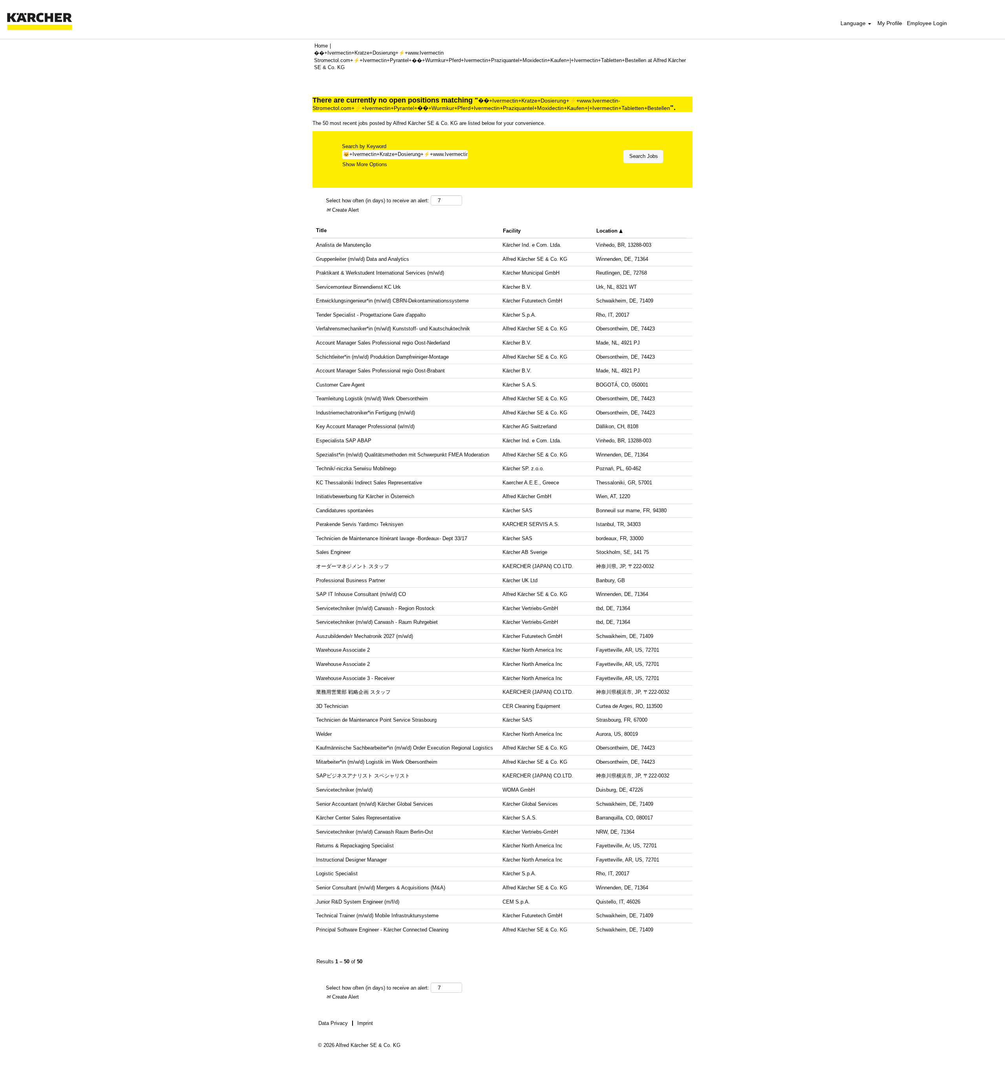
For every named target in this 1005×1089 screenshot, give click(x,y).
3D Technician (332, 706)
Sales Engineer (333, 552)
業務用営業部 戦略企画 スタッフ (353, 692)
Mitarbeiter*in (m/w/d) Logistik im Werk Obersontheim (376, 762)
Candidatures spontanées (345, 510)
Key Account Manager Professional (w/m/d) (365, 426)
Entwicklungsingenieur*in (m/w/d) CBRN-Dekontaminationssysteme (392, 301)
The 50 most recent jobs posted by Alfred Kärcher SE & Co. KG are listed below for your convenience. (428, 123)
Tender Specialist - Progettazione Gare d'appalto (371, 315)
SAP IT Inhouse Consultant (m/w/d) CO (361, 594)
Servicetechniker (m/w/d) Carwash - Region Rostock (375, 608)
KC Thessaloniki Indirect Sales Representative (369, 483)
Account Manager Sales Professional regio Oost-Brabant (380, 371)
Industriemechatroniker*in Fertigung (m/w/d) (365, 413)
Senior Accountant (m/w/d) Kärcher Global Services (374, 804)
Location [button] (607, 231)
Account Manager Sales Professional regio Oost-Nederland (383, 343)
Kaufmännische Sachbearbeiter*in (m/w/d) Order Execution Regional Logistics (404, 748)
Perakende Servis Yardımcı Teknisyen (359, 524)
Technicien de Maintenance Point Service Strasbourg (376, 720)
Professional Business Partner (350, 580)
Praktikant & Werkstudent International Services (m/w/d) (380, 273)
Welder (324, 734)
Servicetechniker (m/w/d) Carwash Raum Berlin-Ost (374, 832)
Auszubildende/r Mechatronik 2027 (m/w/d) (364, 636)
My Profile (889, 23)
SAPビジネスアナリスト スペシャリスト (363, 776)
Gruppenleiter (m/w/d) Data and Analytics (362, 259)
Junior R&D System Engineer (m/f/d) (357, 902)
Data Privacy (333, 1023)
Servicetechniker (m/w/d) (344, 790)
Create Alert (345, 210)
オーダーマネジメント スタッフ (352, 566)
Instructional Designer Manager (351, 860)
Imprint (365, 1023)
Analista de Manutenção (343, 245)
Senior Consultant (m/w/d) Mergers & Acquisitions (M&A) (380, 888)
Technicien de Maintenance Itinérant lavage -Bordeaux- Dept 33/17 (391, 538)
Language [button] (854, 23)
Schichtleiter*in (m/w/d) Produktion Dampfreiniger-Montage (382, 357)
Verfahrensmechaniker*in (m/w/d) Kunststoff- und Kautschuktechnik (393, 329)
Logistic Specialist (337, 873)
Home (321, 46)
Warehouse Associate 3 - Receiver (355, 678)
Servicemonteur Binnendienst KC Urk (358, 287)
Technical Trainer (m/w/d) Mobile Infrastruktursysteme (377, 915)
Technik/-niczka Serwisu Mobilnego (356, 468)
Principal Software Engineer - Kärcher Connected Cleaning (382, 930)
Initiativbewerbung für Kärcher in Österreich (365, 496)
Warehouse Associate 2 (343, 650)
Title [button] (321, 230)
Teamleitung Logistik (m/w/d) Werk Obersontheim (372, 399)
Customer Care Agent (340, 385)
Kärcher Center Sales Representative (358, 818)
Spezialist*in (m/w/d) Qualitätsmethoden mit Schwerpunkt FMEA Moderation (402, 455)
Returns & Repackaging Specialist (355, 846)
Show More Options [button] (364, 164)
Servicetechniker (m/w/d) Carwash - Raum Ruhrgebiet (377, 622)
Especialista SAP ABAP (343, 441)
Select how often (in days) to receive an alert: (377, 201)
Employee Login (927, 23)
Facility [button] (512, 231)
